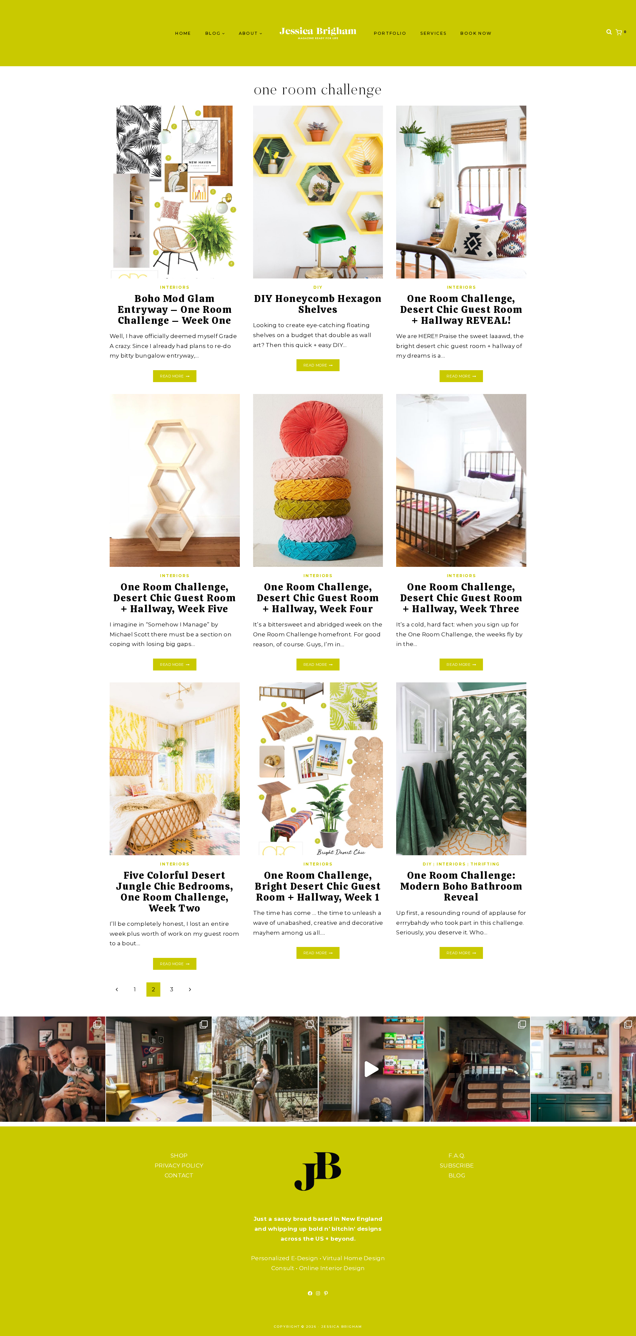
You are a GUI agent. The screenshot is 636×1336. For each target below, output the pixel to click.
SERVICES (433, 33)
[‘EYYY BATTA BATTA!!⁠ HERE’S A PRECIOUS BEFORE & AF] (371, 1069)
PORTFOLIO (390, 33)
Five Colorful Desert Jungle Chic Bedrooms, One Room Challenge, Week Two (175, 892)
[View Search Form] (609, 33)
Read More (178, 376)
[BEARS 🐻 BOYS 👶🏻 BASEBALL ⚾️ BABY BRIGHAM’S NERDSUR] (158, 1069)
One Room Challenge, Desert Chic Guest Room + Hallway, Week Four (318, 597)
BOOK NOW (476, 33)
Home (183, 33)
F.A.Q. (457, 1155)
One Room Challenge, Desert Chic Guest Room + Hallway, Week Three (461, 597)
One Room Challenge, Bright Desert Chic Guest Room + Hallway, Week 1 (318, 886)
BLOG (457, 1175)
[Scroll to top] (618, 1324)
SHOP (179, 1155)
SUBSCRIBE (457, 1165)
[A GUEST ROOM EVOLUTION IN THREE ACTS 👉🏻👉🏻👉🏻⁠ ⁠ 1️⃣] (477, 1069)
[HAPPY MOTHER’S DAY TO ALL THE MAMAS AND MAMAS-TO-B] (265, 1069)
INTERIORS (174, 287)
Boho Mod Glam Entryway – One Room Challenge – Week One (175, 309)
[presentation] (175, 192)
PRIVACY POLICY (179, 1165)
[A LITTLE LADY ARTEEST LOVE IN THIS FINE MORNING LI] (583, 1069)
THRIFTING (485, 864)
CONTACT (179, 1175)
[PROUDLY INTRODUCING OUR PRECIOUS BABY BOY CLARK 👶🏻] (52, 1069)
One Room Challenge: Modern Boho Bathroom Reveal (461, 886)
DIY (317, 287)
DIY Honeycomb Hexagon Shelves (318, 304)
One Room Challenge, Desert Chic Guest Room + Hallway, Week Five (174, 597)
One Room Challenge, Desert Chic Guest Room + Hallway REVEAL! (461, 309)
